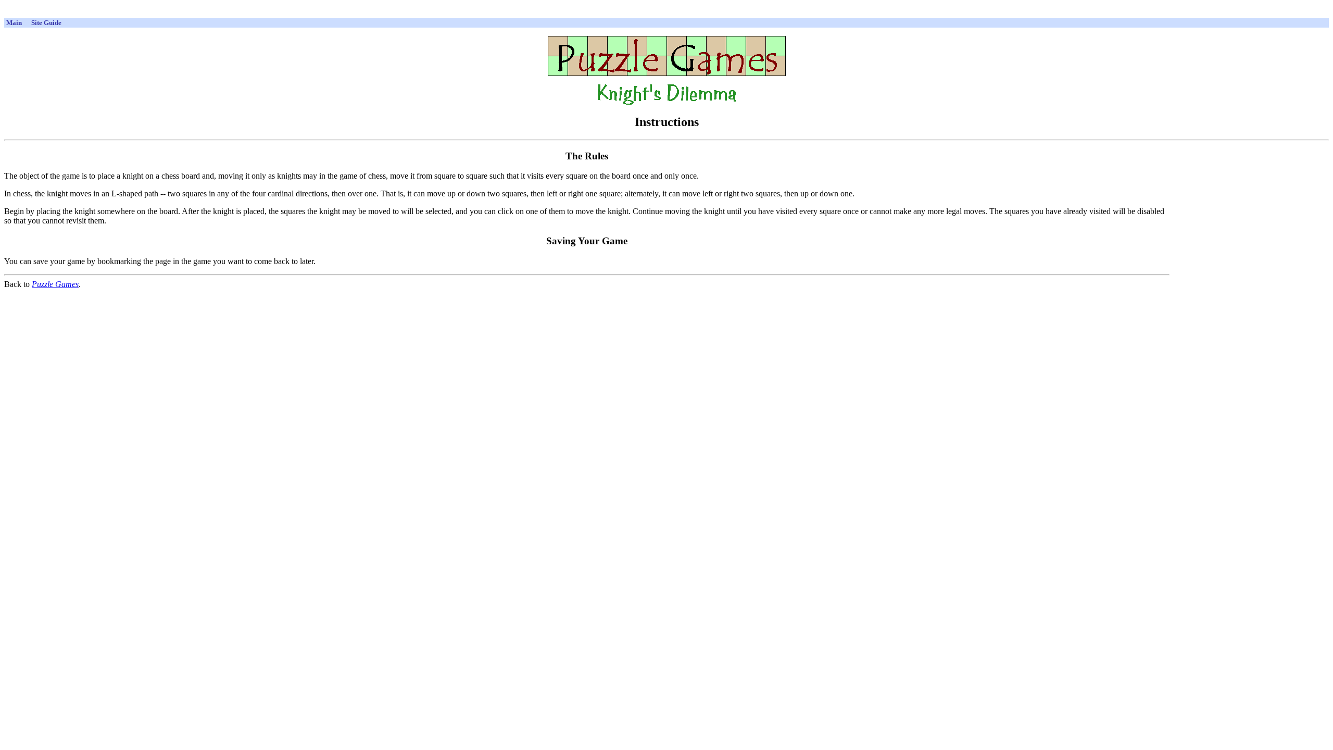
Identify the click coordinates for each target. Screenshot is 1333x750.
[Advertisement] (666, 13)
